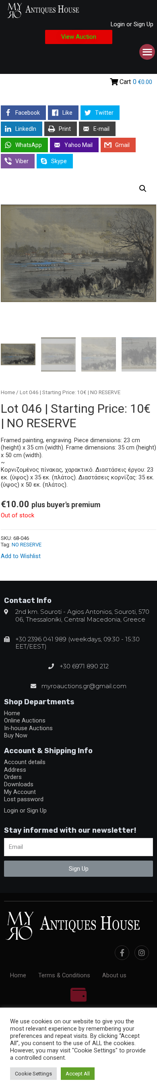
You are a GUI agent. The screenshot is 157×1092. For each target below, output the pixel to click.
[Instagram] (141, 952)
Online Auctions (24, 720)
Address (15, 769)
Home (8, 392)
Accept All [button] (78, 1074)
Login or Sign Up (132, 24)
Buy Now (15, 735)
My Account (20, 792)
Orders (13, 777)
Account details (24, 762)
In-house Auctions (28, 728)
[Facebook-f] (122, 952)
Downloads (18, 784)
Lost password (23, 799)
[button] (78, 37)
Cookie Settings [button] (33, 1074)
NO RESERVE (26, 545)
